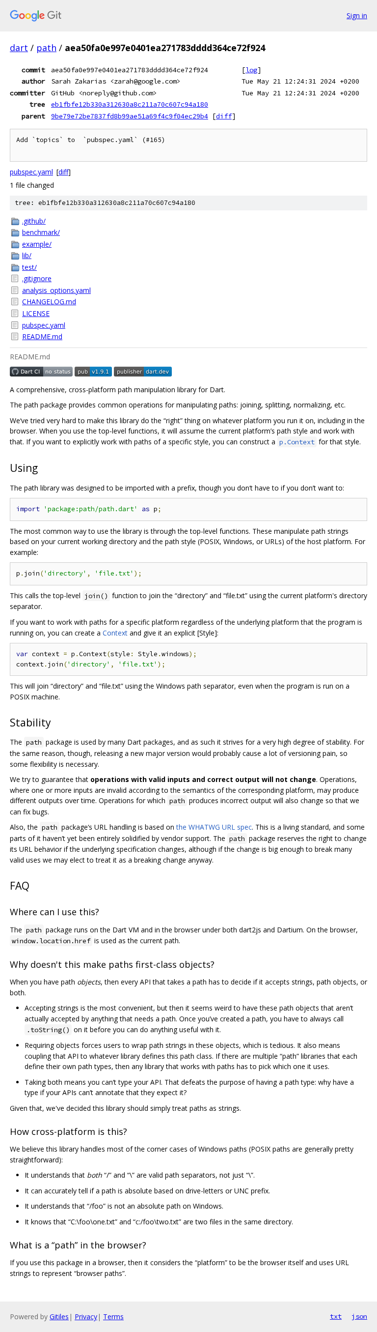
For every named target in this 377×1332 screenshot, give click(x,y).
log (251, 69)
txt (336, 1316)
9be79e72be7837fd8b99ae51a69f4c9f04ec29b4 (129, 116)
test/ (29, 267)
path (46, 48)
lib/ (26, 255)
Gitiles (59, 1316)
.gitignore (37, 278)
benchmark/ (41, 232)
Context (115, 632)
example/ (37, 244)
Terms (113, 1316)
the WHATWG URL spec (214, 827)
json (359, 1316)
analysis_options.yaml (56, 290)
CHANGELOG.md (49, 301)
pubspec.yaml (31, 171)
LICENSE (36, 313)
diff (224, 116)
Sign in (357, 15)
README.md (42, 336)
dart (19, 48)
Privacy (86, 1316)
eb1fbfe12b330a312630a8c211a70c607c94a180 (129, 104)
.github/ (34, 221)
